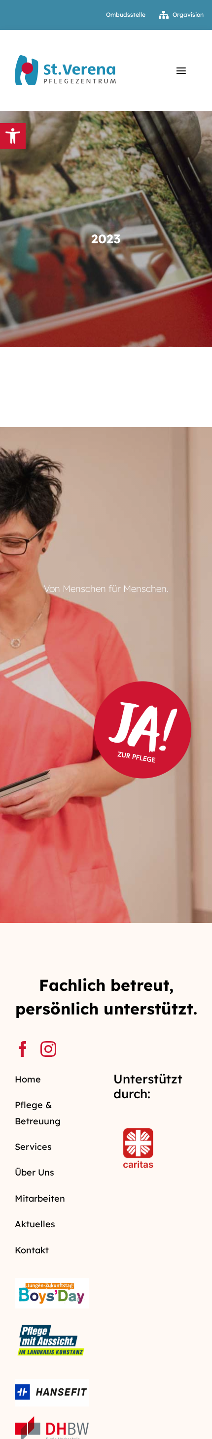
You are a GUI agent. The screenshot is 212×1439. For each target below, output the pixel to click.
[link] (13, 136)
